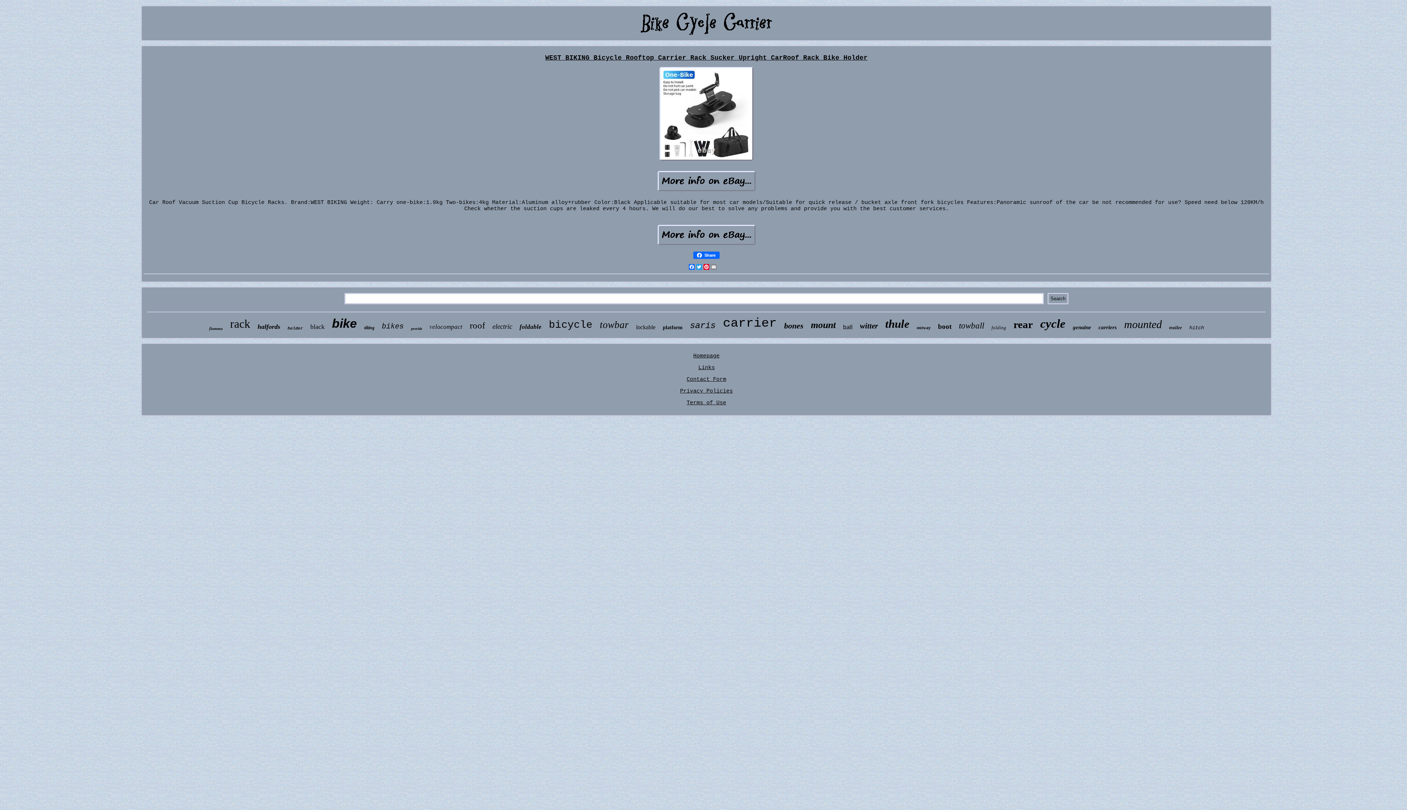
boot (945, 326)
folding (998, 327)
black (317, 326)
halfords (269, 326)
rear (1023, 324)
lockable (646, 327)
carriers (1107, 327)
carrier (750, 323)
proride (416, 329)
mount (823, 325)
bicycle (570, 325)
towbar (614, 324)
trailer (1175, 327)
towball (971, 325)
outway (924, 327)
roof (477, 325)
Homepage (706, 356)
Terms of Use (706, 403)
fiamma (216, 328)
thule (897, 323)
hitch (1196, 328)
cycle (1053, 323)
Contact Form (706, 379)
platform (673, 327)
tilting (369, 327)
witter (869, 326)
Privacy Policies (706, 391)
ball (848, 327)
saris (703, 326)
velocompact (445, 326)
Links (706, 368)
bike (344, 323)
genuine (1082, 327)
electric (502, 326)
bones (794, 325)
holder (295, 328)
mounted (1143, 324)
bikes (393, 326)
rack (240, 323)
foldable (531, 326)
